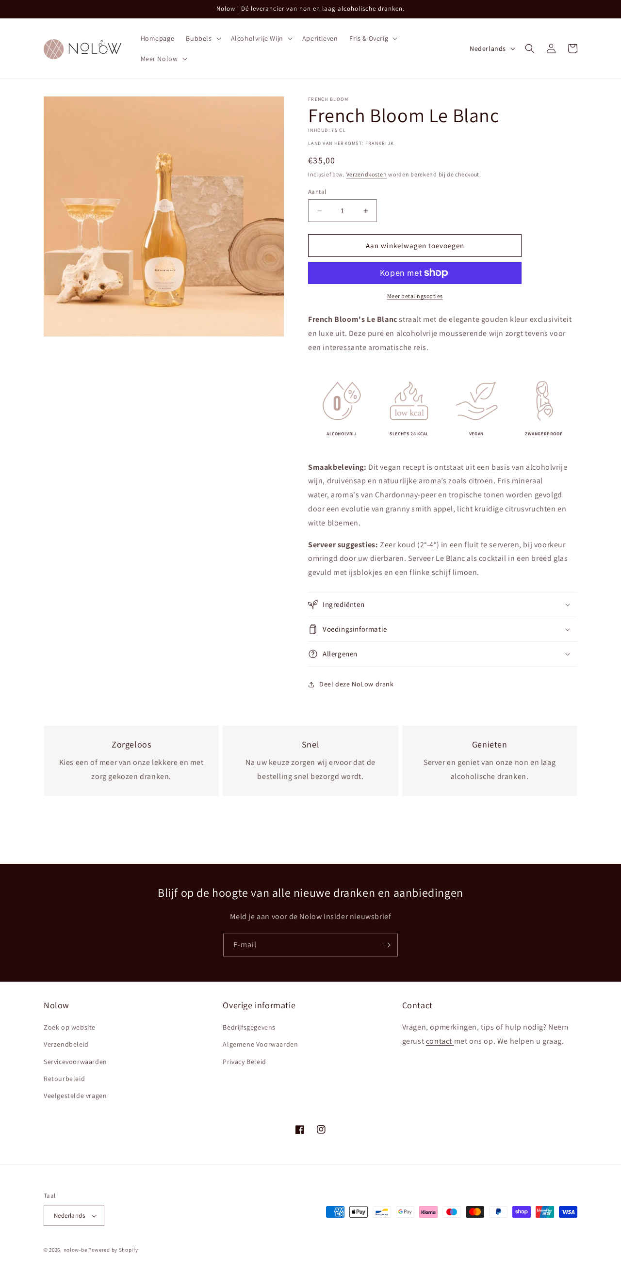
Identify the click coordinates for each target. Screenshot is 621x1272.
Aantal (317, 192)
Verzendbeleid (66, 1044)
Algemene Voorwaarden (260, 1044)
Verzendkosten (366, 174)
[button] (202, 38)
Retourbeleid (64, 1078)
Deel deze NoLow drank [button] (356, 684)
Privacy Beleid (244, 1061)
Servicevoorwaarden (75, 1061)
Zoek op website (70, 1027)
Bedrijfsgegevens (249, 1027)
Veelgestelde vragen (75, 1095)
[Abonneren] (386, 945)
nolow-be (75, 1249)
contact (440, 1041)
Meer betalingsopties (415, 296)
